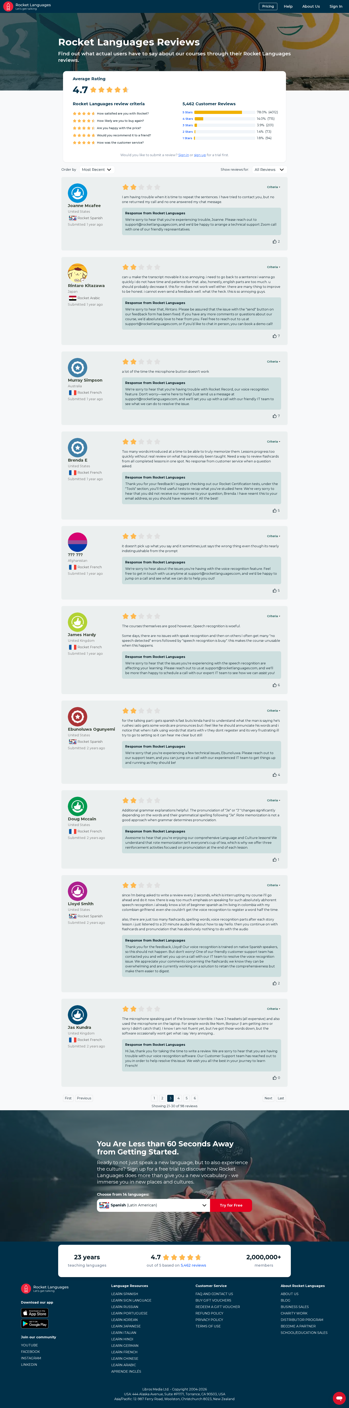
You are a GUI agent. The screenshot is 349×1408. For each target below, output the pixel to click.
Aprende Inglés (126, 1371)
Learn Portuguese (129, 1313)
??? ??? (75, 554)
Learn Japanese (126, 1326)
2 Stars (188, 132)
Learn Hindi (122, 1339)
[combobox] (97, 170)
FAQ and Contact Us (214, 1294)
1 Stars (187, 138)
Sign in (183, 155)
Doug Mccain (82, 819)
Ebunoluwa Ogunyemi (91, 729)
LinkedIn (29, 1365)
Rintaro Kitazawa (86, 285)
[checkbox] (274, 241)
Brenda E (77, 460)
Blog (285, 1300)
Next (268, 1098)
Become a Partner (298, 1326)
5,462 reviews (193, 1265)
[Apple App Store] (45, 1313)
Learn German (125, 1346)
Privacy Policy (209, 1320)
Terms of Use (208, 1326)
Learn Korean (124, 1320)
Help (288, 6)
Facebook (30, 1352)
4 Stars (188, 119)
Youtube (29, 1345)
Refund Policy (209, 1313)
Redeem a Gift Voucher (218, 1307)
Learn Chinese (124, 1359)
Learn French (124, 1352)
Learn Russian (124, 1307)
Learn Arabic (123, 1365)
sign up (200, 155)
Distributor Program (302, 1320)
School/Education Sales (304, 1333)
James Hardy (82, 634)
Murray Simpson (85, 380)
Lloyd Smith (81, 903)
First (68, 1098)
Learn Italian (123, 1333)
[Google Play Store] (45, 1323)
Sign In (336, 6)
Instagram (31, 1358)
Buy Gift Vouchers (213, 1300)
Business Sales (295, 1307)
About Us (311, 6)
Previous (84, 1098)
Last (281, 1098)
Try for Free (231, 1205)
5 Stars (188, 112)
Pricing (268, 6)
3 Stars (188, 125)
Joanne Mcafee (84, 205)
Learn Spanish (124, 1294)
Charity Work (294, 1313)
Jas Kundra (79, 1027)
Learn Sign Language (131, 1300)
